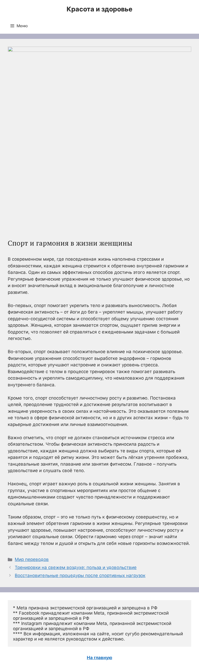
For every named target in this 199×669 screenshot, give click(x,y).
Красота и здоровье (99, 9)
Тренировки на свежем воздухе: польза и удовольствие (76, 567)
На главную (99, 657)
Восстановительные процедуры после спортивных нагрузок (80, 575)
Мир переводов (32, 559)
